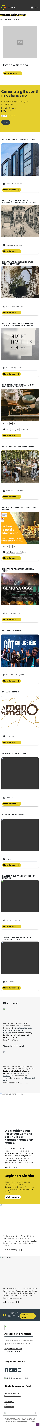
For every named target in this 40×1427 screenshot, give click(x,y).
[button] (37, 1424)
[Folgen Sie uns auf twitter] (11, 1370)
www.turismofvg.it (12, 1250)
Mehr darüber (12, 73)
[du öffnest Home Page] (3, 7)
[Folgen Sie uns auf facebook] (6, 1370)
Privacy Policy (9, 1407)
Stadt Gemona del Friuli (12, 1393)
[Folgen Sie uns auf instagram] (15, 1370)
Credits (7, 1404)
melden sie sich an (28, 1316)
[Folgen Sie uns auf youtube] (19, 1370)
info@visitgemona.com (13, 1349)
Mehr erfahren (11, 1302)
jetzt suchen (13, 1197)
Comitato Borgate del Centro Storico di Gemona (17, 1030)
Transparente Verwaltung (12, 1396)
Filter (5, 122)
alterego (33, 1421)
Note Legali (9, 1402)
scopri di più (9, 1167)
